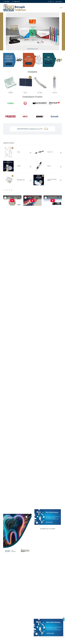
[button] (61, 8)
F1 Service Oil (39, 92)
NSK (25, 91)
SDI (10, 91)
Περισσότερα (8, 63)
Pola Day (10, 92)
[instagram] (50, 1)
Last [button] (13, 190)
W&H (40, 91)
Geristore (49, 165)
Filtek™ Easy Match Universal (54, 92)
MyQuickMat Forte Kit (21, 179)
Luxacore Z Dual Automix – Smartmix (52, 180)
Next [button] (11, 190)
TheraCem (19, 165)
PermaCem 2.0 (50, 151)
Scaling (18, 151)
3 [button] (9, 190)
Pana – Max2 (25, 92)
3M (54, 91)
